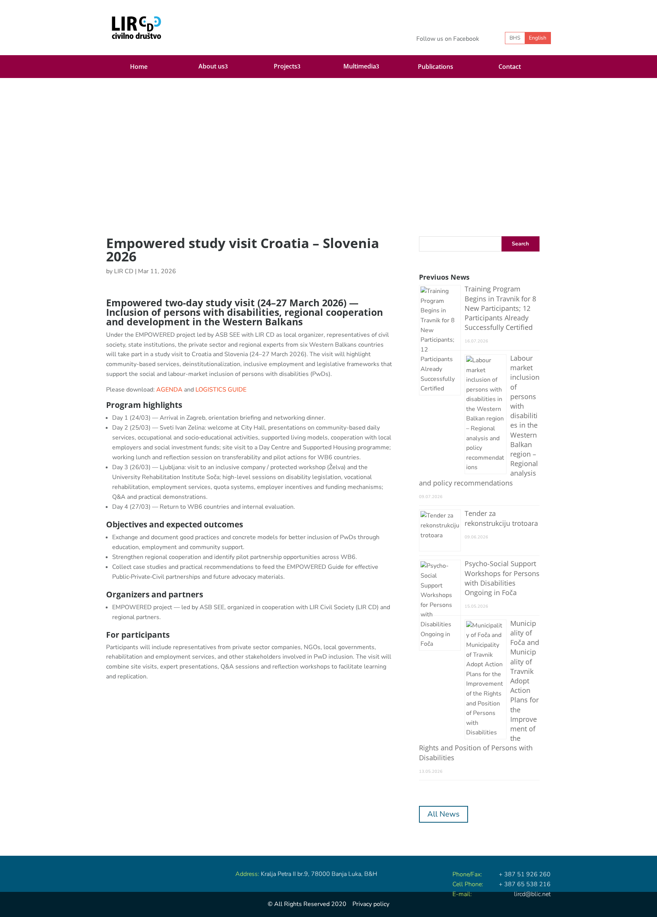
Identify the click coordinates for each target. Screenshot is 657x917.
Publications (435, 66)
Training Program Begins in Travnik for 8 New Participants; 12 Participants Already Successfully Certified (500, 308)
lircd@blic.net (532, 894)
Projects (285, 66)
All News (443, 814)
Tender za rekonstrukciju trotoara (501, 518)
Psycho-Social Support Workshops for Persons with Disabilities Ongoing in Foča (502, 578)
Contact (509, 66)
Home (139, 66)
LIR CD (123, 271)
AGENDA (169, 389)
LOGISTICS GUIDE (220, 389)
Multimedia (359, 66)
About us (211, 66)
